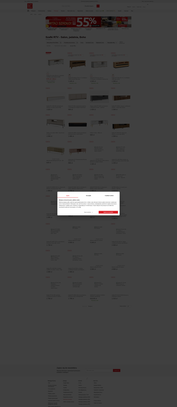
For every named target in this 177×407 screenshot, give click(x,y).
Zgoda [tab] (67, 195)
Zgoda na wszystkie (108, 212)
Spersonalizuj (87, 212)
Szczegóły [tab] (88, 195)
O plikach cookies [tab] (109, 195)
